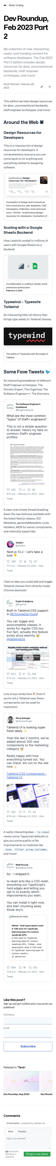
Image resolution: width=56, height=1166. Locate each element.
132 (35, 967)
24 (34, 811)
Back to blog (16, 5)
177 (35, 561)
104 (34, 673)
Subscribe (28, 1046)
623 (13, 673)
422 (13, 811)
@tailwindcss (16, 639)
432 (13, 489)
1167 (13, 561)
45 (33, 489)
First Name (9, 1015)
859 (13, 967)
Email (6, 1028)
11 (24, 811)
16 (25, 561)
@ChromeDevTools (23, 614)
